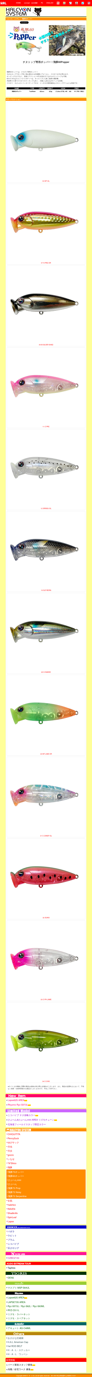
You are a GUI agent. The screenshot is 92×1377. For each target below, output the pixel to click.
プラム (11, 1239)
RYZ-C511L (13, 1310)
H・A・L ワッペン (18, 1354)
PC (42, 3)
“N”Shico (12, 1163)
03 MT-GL (46, 181)
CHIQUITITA (14, 1134)
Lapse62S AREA (16, 1100)
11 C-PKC (46, 426)
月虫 (10, 1146)
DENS (11, 1277)
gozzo (11, 1154)
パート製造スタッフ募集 (20, 1364)
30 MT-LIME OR (46, 754)
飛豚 (10, 1167)
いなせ (11, 1159)
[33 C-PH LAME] (46, 959)
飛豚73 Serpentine (17, 1196)
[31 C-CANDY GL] (46, 796)
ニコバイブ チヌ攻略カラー (21, 1115)
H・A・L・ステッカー (19, 1350)
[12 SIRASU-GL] (46, 468)
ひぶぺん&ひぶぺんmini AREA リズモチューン (31, 1119)
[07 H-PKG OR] (46, 223)
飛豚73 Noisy (14, 1192)
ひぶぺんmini (14, 1180)
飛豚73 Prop (14, 1188)
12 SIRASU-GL (46, 508)
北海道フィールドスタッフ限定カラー (27, 1124)
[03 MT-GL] (46, 141)
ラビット (12, 1235)
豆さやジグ (13, 1248)
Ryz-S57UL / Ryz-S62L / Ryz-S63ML (26, 1306)
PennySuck (13, 1138)
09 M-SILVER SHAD (46, 345)
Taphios (11, 1267)
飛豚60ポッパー (16, 1176)
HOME (18, 3)
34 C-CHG (46, 1081)
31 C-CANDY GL (46, 836)
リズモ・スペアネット (19, 1318)
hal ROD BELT (15, 1346)
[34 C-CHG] (46, 1041)
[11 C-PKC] (46, 386)
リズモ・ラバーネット (19, 1314)
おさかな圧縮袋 (15, 1338)
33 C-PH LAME (46, 999)
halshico (12, 1204)
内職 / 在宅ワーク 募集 (19, 1369)
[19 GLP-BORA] (46, 550)
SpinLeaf (12, 1217)
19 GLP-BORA (46, 590)
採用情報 (10, 1360)
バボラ (11, 1231)
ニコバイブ (13, 1243)
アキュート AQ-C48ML (19, 1328)
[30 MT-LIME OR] (46, 714)
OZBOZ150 (13, 1258)
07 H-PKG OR (46, 263)
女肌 (10, 1200)
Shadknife (13, 1213)
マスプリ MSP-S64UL (19, 1287)
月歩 (10, 1150)
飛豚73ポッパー (16, 1172)
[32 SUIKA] (46, 877)
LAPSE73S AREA (16, 1302)
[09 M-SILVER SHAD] (46, 305)
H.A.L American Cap (18, 1342)
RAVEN (11, 1209)
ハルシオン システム (13, 19)
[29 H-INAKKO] (46, 632)
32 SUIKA (46, 917)
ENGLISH (49, 3)
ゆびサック (13, 1142)
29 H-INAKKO (46, 672)
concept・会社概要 (31, 3)
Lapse (11, 1221)
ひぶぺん (12, 1184)
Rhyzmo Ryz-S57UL (18, 1104)
